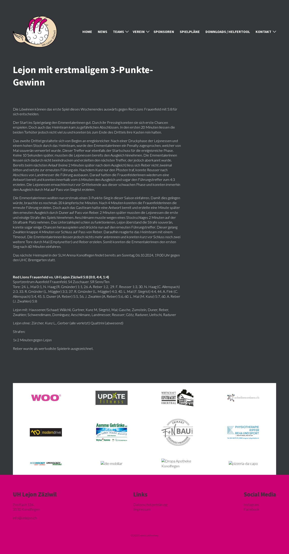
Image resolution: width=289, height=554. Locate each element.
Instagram (251, 504)
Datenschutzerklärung (150, 504)
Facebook (251, 509)
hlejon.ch (25, 518)
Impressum (142, 509)
